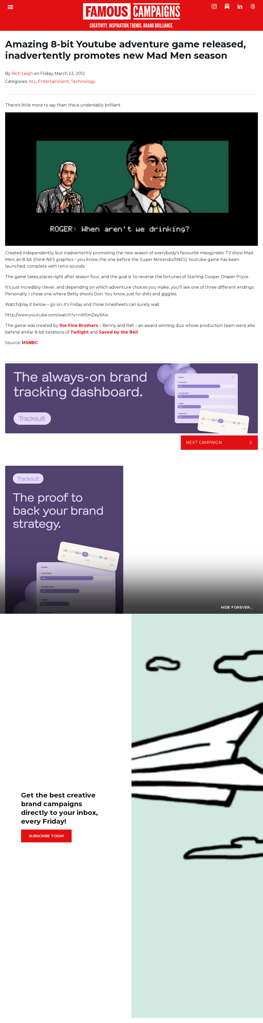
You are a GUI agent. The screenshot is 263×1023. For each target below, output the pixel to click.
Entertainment (53, 81)
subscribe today (46, 836)
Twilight (80, 332)
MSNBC (30, 342)
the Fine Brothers (78, 325)
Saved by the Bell (118, 332)
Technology (83, 81)
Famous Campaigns (131, 15)
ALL (32, 81)
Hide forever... (237, 607)
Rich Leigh (22, 73)
